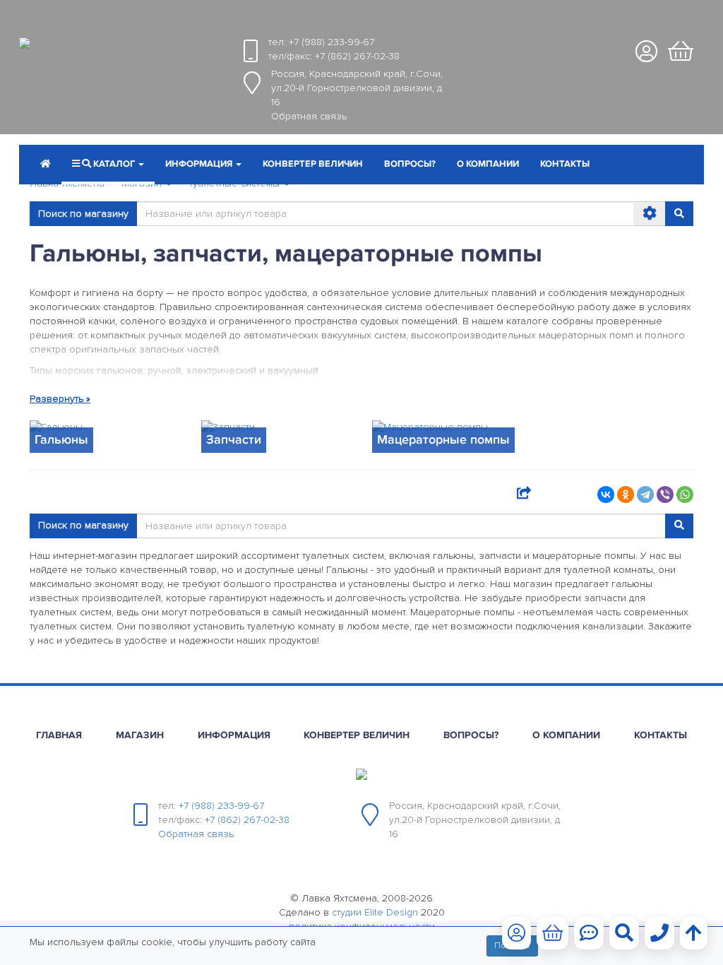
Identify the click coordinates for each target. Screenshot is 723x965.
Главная (59, 735)
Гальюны (61, 439)
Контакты (565, 164)
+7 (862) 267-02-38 (357, 56)
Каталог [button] (114, 164)
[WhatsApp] (684, 494)
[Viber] (665, 494)
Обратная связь (309, 116)
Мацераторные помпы (443, 439)
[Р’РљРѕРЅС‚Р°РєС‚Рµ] (605, 494)
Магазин (140, 735)
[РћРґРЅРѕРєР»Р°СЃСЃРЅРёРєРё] (625, 494)
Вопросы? (410, 164)
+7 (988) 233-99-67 (331, 42)
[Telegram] (645, 494)
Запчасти (233, 439)
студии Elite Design (375, 912)
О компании (488, 164)
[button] (203, 165)
